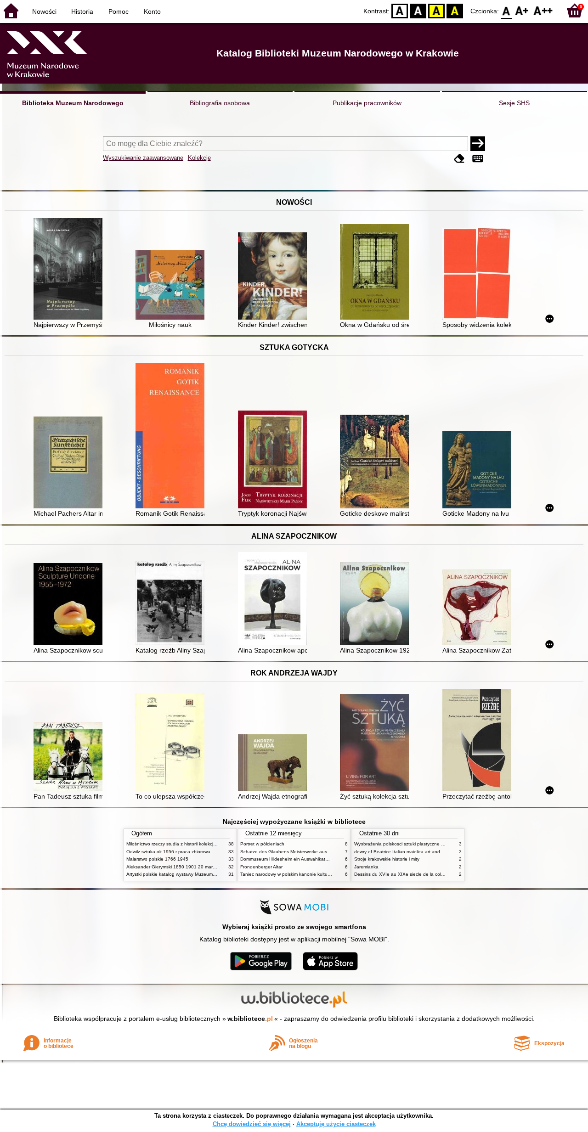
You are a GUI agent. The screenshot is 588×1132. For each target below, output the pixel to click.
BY (455, 10)
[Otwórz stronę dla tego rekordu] (70, 269)
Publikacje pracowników (367, 103)
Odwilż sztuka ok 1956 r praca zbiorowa (168, 851)
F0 (506, 10)
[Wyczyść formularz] (459, 158)
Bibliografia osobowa (220, 103)
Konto (152, 11)
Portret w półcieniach (262, 843)
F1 (522, 10)
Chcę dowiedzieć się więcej (252, 1124)
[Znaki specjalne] (477, 158)
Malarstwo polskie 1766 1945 (157, 859)
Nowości (44, 11)
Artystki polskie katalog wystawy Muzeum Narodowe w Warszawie (195, 874)
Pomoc (118, 11)
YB (436, 10)
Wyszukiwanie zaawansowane (143, 157)
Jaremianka (366, 866)
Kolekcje (199, 157)
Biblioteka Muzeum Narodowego (73, 103)
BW (418, 10)
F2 (543, 10)
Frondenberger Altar (261, 866)
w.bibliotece (250, 1018)
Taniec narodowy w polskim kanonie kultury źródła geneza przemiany (313, 874)
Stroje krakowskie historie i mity (386, 859)
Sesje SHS (514, 103)
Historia (82, 11)
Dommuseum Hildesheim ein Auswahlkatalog (287, 859)
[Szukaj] (477, 143)
